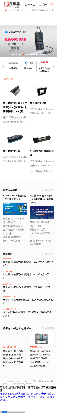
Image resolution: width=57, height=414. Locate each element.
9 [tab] (40, 54)
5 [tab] (27, 54)
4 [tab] (23, 54)
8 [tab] (37, 54)
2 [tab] (16, 54)
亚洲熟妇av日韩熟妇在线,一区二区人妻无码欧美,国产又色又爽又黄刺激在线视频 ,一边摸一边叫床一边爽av (28, 396)
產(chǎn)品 (30, 4)
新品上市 (8, 79)
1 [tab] (13, 54)
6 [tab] (30, 54)
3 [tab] (20, 54)
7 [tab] (34, 54)
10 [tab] (44, 54)
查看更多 (49, 190)
